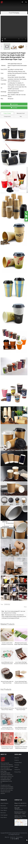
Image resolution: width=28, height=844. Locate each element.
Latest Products (4, 803)
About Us (17, 757)
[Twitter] (13, 839)
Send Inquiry (15, 104)
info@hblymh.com (22, 805)
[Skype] (18, 839)
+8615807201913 (19, 809)
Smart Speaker (4, 808)
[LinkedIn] (14, 839)
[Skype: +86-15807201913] (26, 216)
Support (16, 767)
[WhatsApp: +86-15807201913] (26, 219)
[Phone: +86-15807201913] (26, 212)
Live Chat (15, 107)
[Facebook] (11, 839)
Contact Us (17, 769)
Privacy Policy (18, 772)
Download (17, 764)
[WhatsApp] (16, 839)
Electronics (3, 805)
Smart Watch (4, 810)
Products (17, 760)
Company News (18, 762)
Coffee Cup (7, 604)
